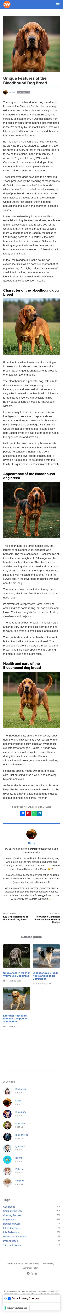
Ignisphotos (21, 1134)
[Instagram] (36, 1274)
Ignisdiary (20, 1112)
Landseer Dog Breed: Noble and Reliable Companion (45, 975)
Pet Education (10, 1241)
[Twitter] (32, 1274)
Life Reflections (11, 1232)
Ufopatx (19, 1180)
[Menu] (56, 4)
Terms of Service (15, 1264)
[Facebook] (28, 1274)
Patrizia (19, 1169)
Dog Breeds (23, 92)
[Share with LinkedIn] (39, 813)
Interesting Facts (11, 1228)
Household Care (11, 1224)
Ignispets (20, 1123)
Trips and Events (12, 1245)
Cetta (12, 92)
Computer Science (13, 1211)
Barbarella (21, 1089)
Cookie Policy (47, 1264)
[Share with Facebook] (22, 813)
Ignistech (20, 1146)
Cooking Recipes (12, 1215)
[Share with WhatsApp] (34, 813)
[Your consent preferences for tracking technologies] (15, 1308)
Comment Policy (31, 1268)
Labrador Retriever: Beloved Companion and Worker (15, 1018)
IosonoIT (19, 1157)
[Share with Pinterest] (28, 813)
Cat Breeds (9, 1207)
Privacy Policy (32, 1264)
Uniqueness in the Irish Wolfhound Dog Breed (16, 974)
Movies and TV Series (14, 1236)
